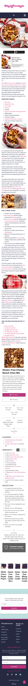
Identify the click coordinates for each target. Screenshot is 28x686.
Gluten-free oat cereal (16, 457)
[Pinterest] (20, 674)
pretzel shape (8, 302)
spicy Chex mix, (16, 186)
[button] (14, 15)
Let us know (12, 548)
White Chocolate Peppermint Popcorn (6, 575)
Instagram (17, 341)
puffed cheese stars (7, 269)
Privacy (14, 684)
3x (24, 450)
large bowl (10, 215)
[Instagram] (7, 674)
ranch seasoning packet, (12, 221)
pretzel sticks (13, 459)
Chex (23, 265)
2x (21, 450)
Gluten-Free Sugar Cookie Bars (11, 576)
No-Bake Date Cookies (11, 331)
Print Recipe (20, 52)
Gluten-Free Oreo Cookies (18, 575)
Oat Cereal (8, 106)
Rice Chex (7, 102)
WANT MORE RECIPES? (8, 337)
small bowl (10, 219)
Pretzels (7, 108)
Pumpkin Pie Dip (9, 335)
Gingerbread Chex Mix (11, 330)
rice (24, 298)
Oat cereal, (5, 85)
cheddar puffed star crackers (17, 85)
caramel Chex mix (7, 188)
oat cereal (5, 267)
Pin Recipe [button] (15, 399)
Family (4, 565)
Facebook (4, 343)
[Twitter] (16, 674)
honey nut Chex (11, 83)
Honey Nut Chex (9, 104)
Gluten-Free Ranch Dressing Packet (15, 111)
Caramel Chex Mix (10, 328)
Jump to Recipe (10, 52)
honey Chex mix (8, 300)
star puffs (19, 238)
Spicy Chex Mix (9, 326)
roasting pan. (8, 232)
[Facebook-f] (12, 674)
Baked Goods (11, 566)
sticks (23, 300)
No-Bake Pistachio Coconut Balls (14, 333)
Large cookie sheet (11, 444)
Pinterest (12, 343)
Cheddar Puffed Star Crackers (13, 119)
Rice (3, 83)
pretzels (23, 83)
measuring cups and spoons (14, 440)
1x (18, 450)
